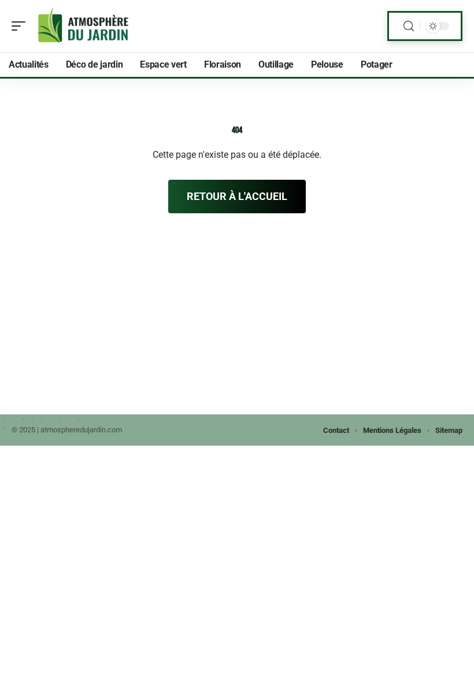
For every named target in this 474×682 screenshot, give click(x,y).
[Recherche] (409, 26)
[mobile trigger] (21, 26)
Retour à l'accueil (237, 196)
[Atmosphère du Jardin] (83, 26)
